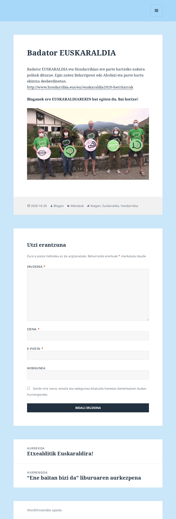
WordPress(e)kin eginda (44, 510)
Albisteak (77, 206)
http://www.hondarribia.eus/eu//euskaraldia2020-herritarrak (80, 87)
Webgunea (36, 368)
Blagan (59, 206)
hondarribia (129, 206)
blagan (96, 206)
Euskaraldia (110, 206)
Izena (33, 329)
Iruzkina (36, 267)
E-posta (35, 349)
